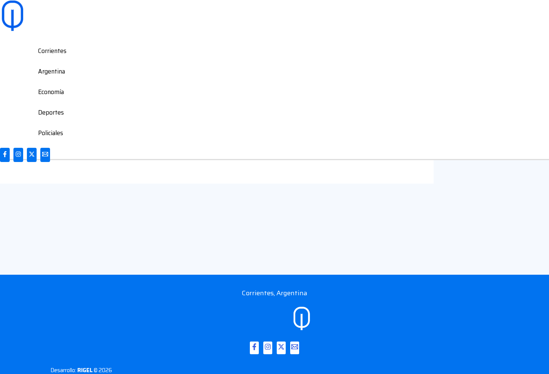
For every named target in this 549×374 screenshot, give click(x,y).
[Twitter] (32, 155)
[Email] (45, 155)
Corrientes (52, 51)
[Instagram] (18, 155)
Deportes (51, 112)
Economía (51, 92)
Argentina (51, 71)
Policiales (50, 133)
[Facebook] (5, 155)
